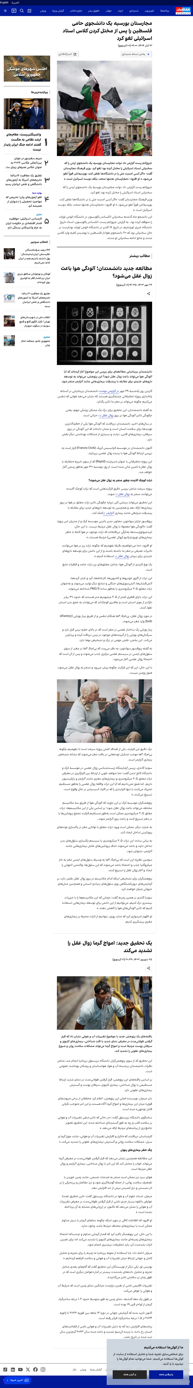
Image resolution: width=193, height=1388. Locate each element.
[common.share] (148, 293)
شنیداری (134, 11)
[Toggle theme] (5, 11)
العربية (15, 3)
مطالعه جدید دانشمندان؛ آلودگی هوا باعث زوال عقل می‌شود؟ (106, 272)
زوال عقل (107, 415)
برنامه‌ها (164, 11)
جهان (109, 11)
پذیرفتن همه (166, 1375)
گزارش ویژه (58, 11)
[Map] (29, 11)
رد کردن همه (129, 1375)
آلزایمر (110, 513)
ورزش (43, 11)
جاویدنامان (76, 11)
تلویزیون (149, 11)
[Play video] (14, 10)
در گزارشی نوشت (109, 391)
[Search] (22, 11)
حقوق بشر (94, 11)
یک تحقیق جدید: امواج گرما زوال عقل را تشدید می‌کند (110, 947)
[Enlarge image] (104, 333)
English (4, 3)
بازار (75, 1370)
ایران (120, 11)
